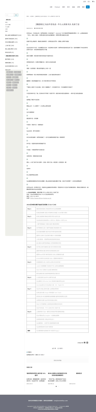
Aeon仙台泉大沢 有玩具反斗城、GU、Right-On (50, 285)
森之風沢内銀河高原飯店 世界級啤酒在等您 (48, 243)
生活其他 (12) (10, 90)
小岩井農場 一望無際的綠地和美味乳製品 (48, 239)
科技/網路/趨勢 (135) (11, 42)
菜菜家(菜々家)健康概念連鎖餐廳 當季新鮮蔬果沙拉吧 (51, 296)
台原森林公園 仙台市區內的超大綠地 (46, 300)
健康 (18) (15, 85)
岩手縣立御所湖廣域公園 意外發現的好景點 (48, 247)
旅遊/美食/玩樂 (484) (12, 56)
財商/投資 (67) (9, 52)
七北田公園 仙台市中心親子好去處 (46, 277)
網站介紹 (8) (15, 82)
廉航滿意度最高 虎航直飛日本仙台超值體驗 (48, 209)
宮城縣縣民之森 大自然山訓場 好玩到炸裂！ (48, 262)
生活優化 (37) (10, 74)
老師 (6, 31)
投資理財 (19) (18, 74)
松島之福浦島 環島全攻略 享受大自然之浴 (48, 216)
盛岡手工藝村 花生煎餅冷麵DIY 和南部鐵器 (48, 235)
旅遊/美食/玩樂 (39, 28)
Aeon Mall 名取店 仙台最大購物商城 (46, 270)
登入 (89, 1)
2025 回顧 (7, 24)
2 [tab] (58, 386)
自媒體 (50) (15, 77)
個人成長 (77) (17, 72)
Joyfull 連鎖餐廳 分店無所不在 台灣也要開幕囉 (50, 266)
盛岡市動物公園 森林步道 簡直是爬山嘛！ (48, 251)
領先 (6, 22)
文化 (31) (9, 77)
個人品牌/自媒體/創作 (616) (13, 35)
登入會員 (41, 355)
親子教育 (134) (9, 59)
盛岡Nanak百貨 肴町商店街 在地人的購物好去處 (50, 254)
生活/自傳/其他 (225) (11, 66)
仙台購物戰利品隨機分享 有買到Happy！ (48, 331)
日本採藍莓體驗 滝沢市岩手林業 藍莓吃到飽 (48, 232)
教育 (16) (9, 85)
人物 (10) (9, 87)
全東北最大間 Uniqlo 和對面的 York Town (48, 292)
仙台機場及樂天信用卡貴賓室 (44, 327)
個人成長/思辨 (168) (11, 49)
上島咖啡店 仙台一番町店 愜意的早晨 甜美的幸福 (50, 311)
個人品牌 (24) (10, 79)
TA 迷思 (7, 27)
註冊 (84, 1)
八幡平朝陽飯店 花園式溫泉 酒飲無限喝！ (48, 224)
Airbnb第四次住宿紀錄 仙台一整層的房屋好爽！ (50, 258)
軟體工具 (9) (10, 72)
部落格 (32, 16)
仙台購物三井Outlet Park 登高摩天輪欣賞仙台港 (50, 281)
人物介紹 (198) (9, 45)
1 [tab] (56, 386)
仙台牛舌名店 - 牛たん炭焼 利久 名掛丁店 (48, 308)
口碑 (6, 29)
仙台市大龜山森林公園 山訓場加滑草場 (47, 289)
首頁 (28, 16)
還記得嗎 (58, 33)
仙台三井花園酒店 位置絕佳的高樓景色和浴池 (49, 304)
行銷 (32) (15, 87)
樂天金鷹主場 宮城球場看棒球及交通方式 (48, 273)
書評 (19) (17, 79)
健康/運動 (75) (9, 63)
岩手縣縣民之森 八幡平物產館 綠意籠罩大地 (48, 228)
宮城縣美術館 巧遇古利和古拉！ (45, 319)
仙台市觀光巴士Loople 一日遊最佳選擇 (47, 315)
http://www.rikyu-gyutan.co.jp (40, 198)
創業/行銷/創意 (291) (11, 39)
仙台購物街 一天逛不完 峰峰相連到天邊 (47, 323)
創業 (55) (9, 82)
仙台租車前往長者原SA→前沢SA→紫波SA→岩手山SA (51, 220)
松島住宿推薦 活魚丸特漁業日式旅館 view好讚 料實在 (51, 212)
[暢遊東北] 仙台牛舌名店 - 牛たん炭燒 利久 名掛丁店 (47, 16)
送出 (16, 15)
